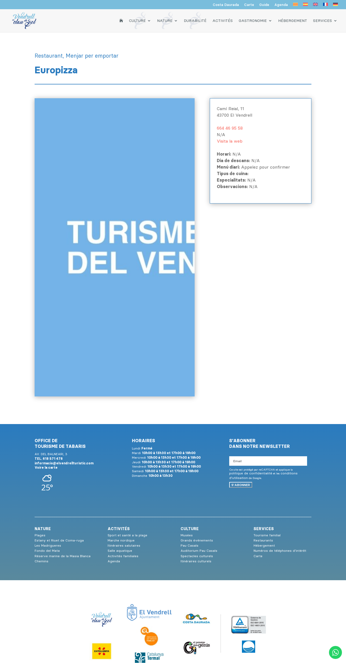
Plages (40, 535)
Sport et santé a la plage (127, 535)
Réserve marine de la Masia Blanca (63, 556)
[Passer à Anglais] (315, 6)
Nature (164, 20)
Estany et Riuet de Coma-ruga (59, 540)
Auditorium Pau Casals (199, 551)
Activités (222, 20)
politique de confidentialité (250, 473)
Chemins (41, 561)
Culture (137, 20)
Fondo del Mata (47, 551)
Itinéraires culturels (196, 561)
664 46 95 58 (230, 128)
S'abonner (240, 485)
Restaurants (263, 540)
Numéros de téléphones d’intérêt (280, 551)
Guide (264, 5)
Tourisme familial (267, 535)
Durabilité (195, 20)
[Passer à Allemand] (335, 6)
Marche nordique (121, 540)
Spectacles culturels (197, 556)
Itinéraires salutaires (124, 545)
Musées (187, 535)
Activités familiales (123, 556)
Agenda (281, 5)
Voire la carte (46, 467)
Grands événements (197, 540)
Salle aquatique (120, 551)
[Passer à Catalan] (295, 6)
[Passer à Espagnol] (305, 6)
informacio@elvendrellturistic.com (64, 463)
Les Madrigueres (48, 545)
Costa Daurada (226, 5)
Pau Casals (189, 545)
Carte (249, 5)
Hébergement (292, 20)
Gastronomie (253, 20)
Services (322, 20)
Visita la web (229, 141)
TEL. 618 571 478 (49, 459)
